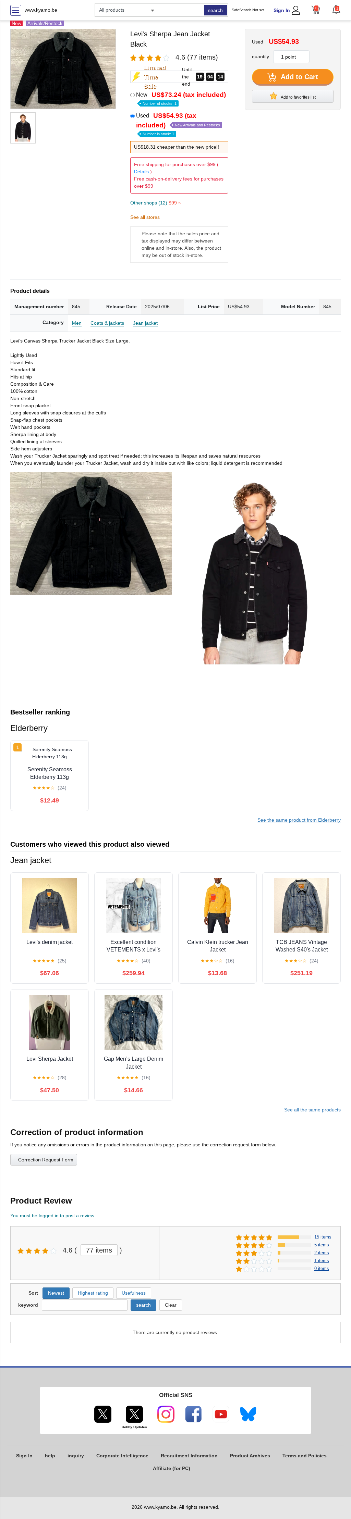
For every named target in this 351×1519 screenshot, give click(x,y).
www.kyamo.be (41, 10)
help (50, 1455)
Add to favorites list (298, 97)
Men (77, 323)
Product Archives (250, 1455)
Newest (56, 1293)
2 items (321, 1252)
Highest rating (93, 1293)
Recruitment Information (189, 1455)
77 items (99, 1250)
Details (141, 171)
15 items (322, 1237)
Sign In (282, 10)
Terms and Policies (304, 1455)
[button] (336, 9)
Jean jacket (145, 323)
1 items (321, 1260)
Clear (171, 1305)
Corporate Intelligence (122, 1455)
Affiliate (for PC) (171, 1468)
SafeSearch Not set (248, 10)
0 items (321, 1268)
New (181, 98)
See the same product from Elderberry (299, 820)
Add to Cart (298, 76)
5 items (321, 1244)
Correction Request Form (45, 1159)
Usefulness (134, 1293)
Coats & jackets (107, 323)
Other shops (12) (155, 203)
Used (178, 124)
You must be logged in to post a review (52, 1215)
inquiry (76, 1455)
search (215, 10)
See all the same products (312, 1109)
